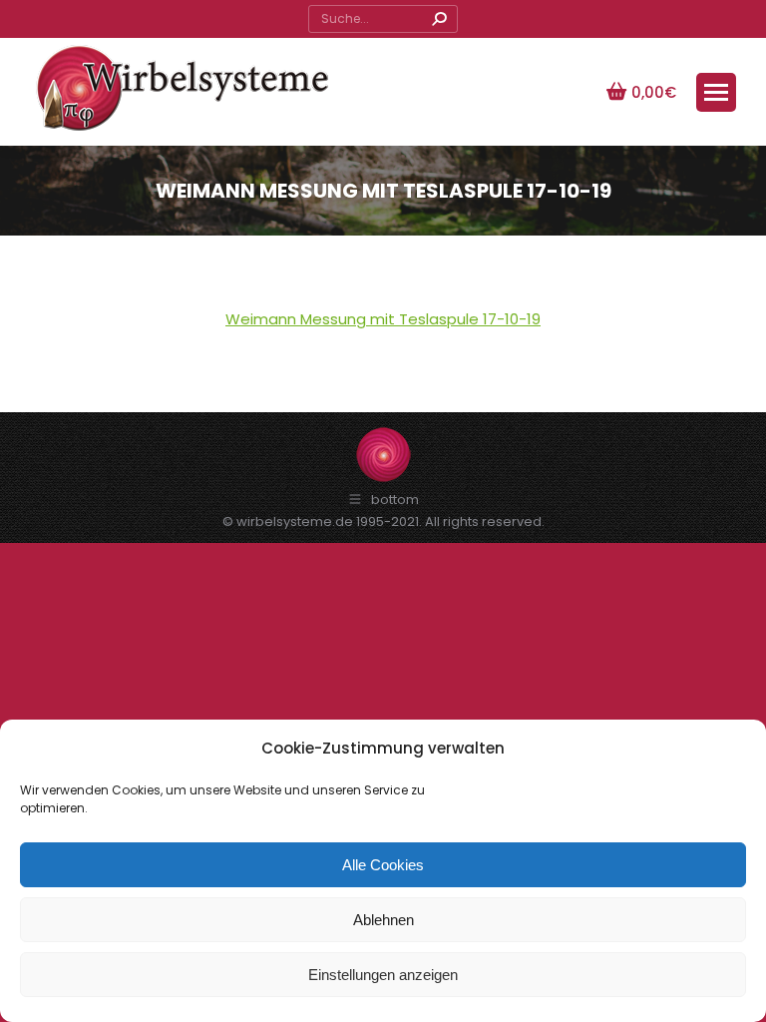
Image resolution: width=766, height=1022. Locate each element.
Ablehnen (383, 919)
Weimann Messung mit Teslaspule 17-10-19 (383, 318)
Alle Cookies (383, 864)
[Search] (439, 19)
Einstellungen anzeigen (383, 974)
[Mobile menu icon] (716, 92)
